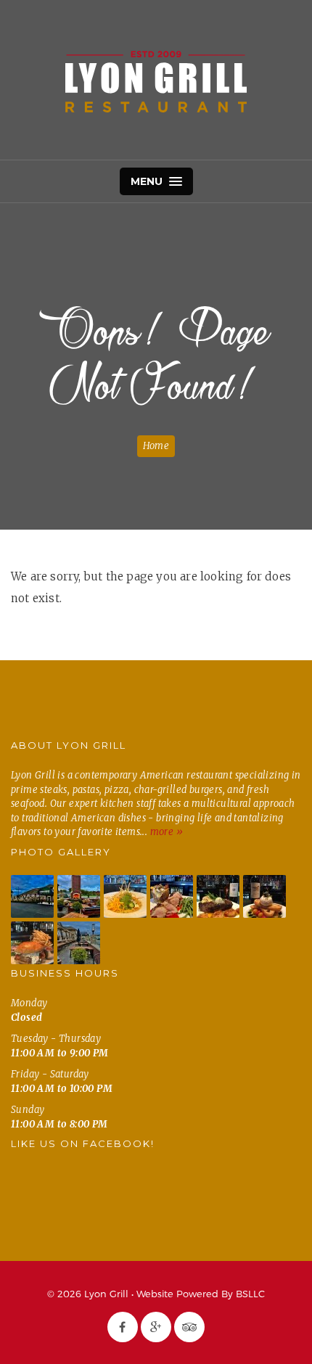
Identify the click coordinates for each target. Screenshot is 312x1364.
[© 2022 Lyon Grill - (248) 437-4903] (32, 896)
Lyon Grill (156, 81)
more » (166, 832)
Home (156, 446)
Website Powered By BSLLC (200, 1293)
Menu (148, 181)
